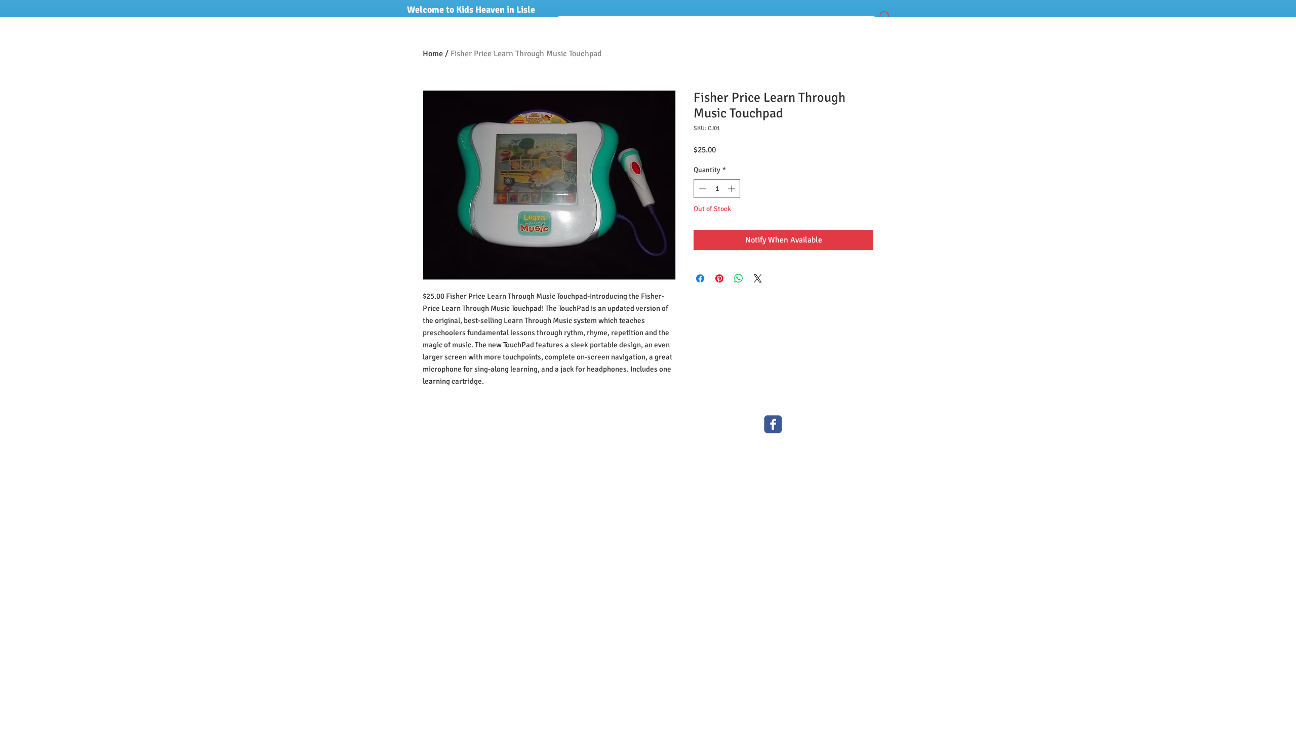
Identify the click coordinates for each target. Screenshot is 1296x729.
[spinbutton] (717, 188)
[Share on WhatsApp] (739, 278)
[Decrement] (701, 188)
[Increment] (732, 188)
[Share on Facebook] (700, 278)
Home (433, 54)
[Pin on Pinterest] (719, 278)
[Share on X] (758, 278)
